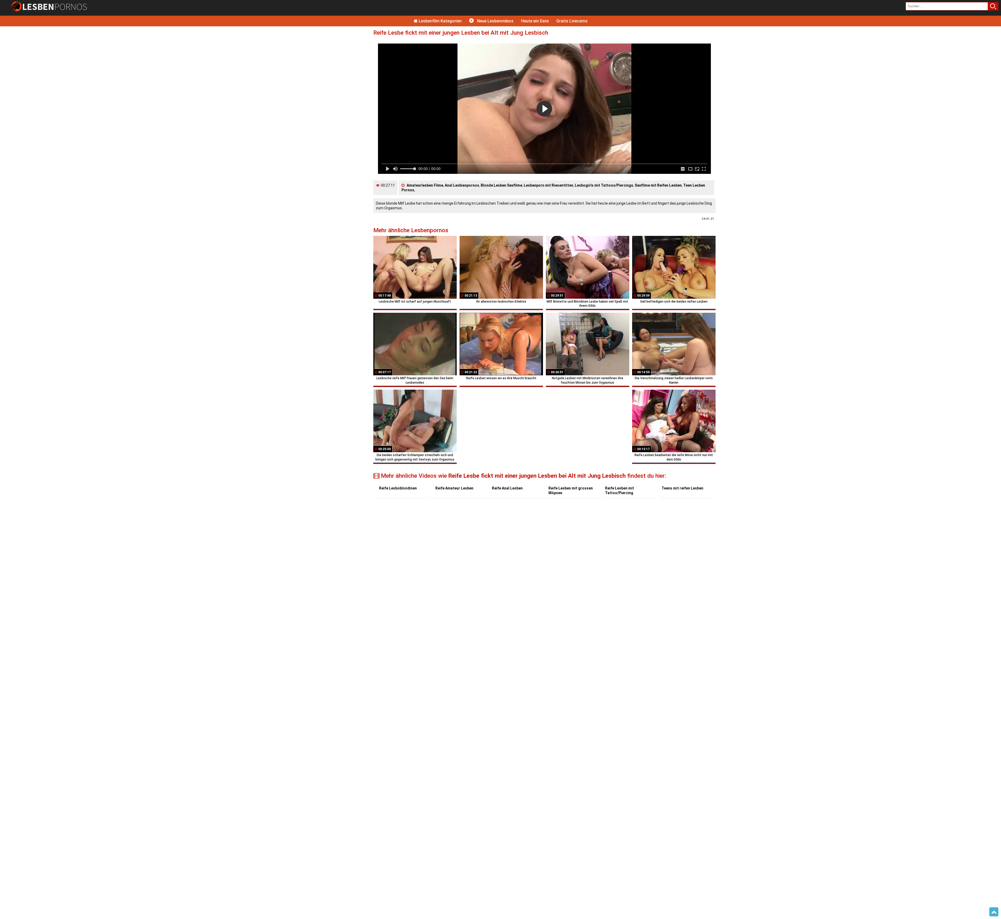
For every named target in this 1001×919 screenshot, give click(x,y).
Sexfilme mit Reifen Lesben (658, 185)
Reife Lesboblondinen (398, 488)
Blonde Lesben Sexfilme (501, 185)
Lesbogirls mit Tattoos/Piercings (604, 185)
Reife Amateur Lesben (454, 488)
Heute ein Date (535, 21)
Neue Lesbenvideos (495, 21)
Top (993, 912)
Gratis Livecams (572, 21)
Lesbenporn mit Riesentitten (548, 185)
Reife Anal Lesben (507, 488)
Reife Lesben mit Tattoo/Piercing (619, 490)
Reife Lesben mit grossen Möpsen (570, 490)
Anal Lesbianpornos (462, 185)
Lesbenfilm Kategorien (440, 21)
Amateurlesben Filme (425, 185)
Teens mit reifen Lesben (682, 488)
